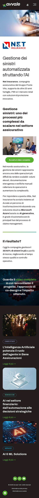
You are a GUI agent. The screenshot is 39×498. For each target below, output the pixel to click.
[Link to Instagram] (19, 479)
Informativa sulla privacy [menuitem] (19, 488)
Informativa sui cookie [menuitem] (20, 491)
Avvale (16, 485)
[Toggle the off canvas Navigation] (34, 5)
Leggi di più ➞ (9, 364)
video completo (26, 279)
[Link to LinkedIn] (15, 479)
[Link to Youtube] (24, 479)
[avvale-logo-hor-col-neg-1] (11, 5)
